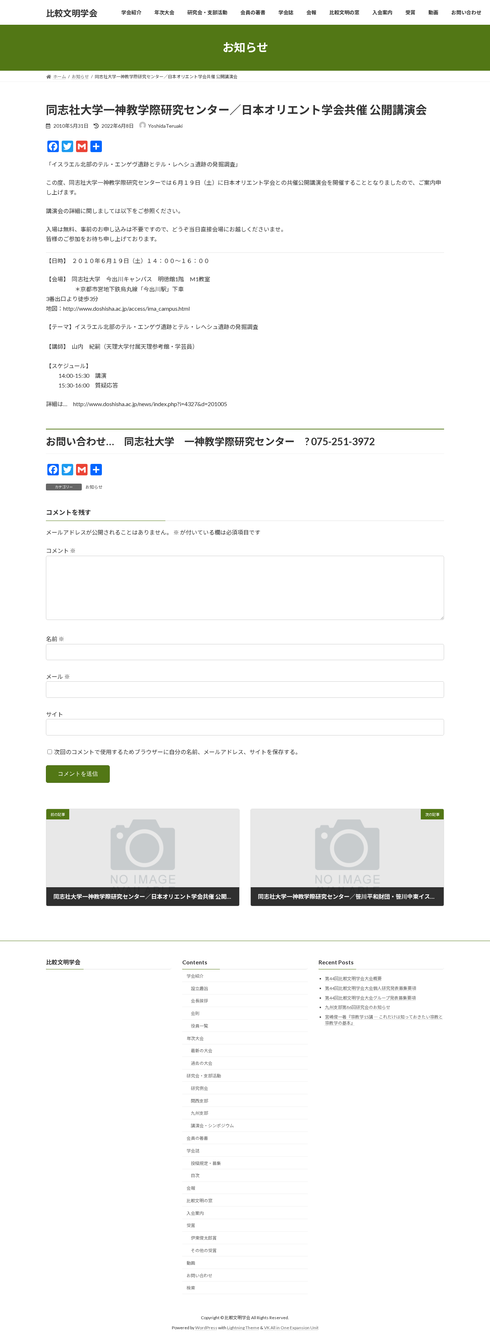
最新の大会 (201, 1050)
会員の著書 (197, 1138)
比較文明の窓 (199, 1200)
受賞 (191, 1225)
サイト (54, 714)
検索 (191, 1287)
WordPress (206, 1327)
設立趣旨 (199, 988)
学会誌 (193, 1150)
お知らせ (94, 487)
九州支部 (199, 1113)
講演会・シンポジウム (212, 1125)
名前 (55, 639)
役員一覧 (199, 1026)
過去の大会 (201, 1063)
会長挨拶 (199, 1000)
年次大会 (195, 1038)
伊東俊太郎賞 (204, 1238)
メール (58, 676)
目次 (195, 1175)
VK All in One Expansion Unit (291, 1327)
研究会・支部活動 (204, 1075)
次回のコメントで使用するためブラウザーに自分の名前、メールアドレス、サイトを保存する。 (177, 751)
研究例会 (199, 1088)
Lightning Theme (243, 1327)
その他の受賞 (204, 1250)
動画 (191, 1263)
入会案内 (195, 1213)
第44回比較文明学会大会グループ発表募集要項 (370, 997)
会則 (195, 1013)
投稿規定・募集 (206, 1163)
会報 (191, 1188)
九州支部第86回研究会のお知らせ (357, 1007)
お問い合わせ (199, 1275)
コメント (61, 550)
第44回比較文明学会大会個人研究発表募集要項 (370, 988)
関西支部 (199, 1100)
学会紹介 (195, 976)
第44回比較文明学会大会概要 (353, 978)
